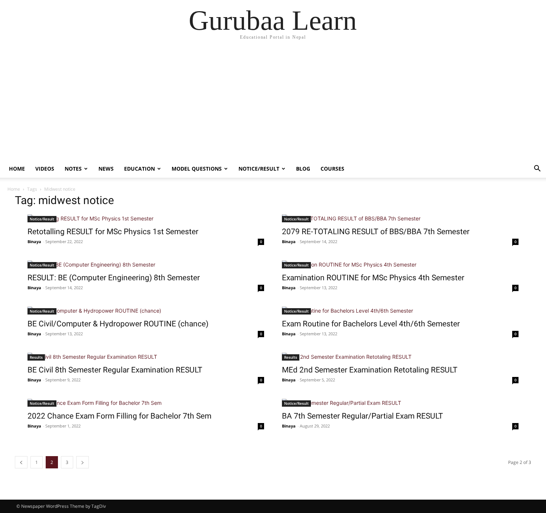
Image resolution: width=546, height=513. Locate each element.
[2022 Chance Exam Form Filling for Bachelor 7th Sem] (145, 403)
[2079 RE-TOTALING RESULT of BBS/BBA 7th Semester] (400, 218)
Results (36, 357)
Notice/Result (258, 168)
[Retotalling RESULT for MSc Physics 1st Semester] (145, 218)
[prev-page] (21, 462)
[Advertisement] (273, 104)
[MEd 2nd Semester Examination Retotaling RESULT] (400, 357)
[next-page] (82, 462)
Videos (44, 168)
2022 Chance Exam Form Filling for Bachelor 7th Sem (119, 416)
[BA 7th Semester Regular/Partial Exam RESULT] (400, 403)
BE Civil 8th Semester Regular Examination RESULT (114, 369)
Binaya (34, 241)
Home (17, 168)
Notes (73, 168)
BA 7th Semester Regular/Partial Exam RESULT (362, 416)
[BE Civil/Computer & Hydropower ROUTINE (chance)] (145, 310)
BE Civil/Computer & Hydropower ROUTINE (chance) (117, 323)
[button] (537, 169)
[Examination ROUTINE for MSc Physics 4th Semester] (400, 264)
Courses (332, 168)
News (106, 168)
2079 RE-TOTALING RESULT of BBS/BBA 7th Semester (375, 231)
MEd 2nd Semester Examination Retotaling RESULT (370, 369)
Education (139, 168)
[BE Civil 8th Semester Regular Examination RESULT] (145, 357)
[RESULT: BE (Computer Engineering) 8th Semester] (145, 264)
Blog (303, 168)
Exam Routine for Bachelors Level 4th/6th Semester (371, 323)
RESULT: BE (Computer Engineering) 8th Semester (113, 277)
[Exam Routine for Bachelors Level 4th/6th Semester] (400, 310)
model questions (197, 168)
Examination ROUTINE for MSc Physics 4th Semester (373, 277)
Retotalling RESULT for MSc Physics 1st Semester (112, 231)
